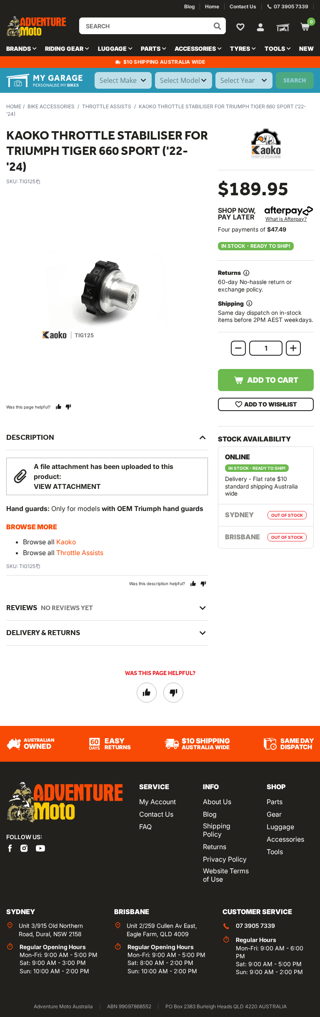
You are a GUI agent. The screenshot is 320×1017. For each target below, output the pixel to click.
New (306, 48)
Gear (274, 814)
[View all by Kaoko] (266, 143)
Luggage (280, 827)
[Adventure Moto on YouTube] (40, 847)
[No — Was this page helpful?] (68, 406)
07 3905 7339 (255, 925)
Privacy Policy (225, 859)
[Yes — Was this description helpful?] (193, 583)
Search (294, 80)
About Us (217, 802)
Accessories (285, 839)
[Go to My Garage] (281, 27)
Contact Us (156, 814)
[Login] (260, 26)
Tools (275, 852)
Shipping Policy (216, 830)
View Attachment (67, 486)
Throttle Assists (106, 106)
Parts (274, 802)
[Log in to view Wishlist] (242, 26)
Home (13, 106)
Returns (214, 847)
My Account (157, 802)
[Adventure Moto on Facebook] (10, 847)
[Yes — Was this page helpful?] (58, 406)
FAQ (145, 827)
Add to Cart (272, 380)
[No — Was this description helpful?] (203, 583)
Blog (210, 814)
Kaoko (66, 542)
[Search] (217, 25)
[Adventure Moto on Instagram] (24, 847)
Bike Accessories (51, 106)
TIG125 (27, 181)
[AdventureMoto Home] (64, 802)
